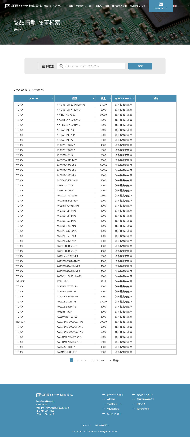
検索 (140, 66)
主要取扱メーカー (84, 6)
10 (93, 360)
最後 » (116, 360)
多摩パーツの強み (53, 6)
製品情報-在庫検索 (145, 399)
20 (97, 360)
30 (102, 360)
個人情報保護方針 (102, 425)
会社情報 (68, 6)
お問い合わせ (143, 408)
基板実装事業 (102, 6)
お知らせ (141, 404)
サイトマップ (86, 425)
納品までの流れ (119, 6)
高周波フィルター (138, 6)
